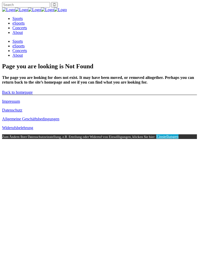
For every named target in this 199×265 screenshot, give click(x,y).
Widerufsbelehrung (17, 128)
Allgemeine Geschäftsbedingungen (30, 119)
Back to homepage (17, 92)
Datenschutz (12, 110)
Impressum (11, 101)
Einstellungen (167, 136)
